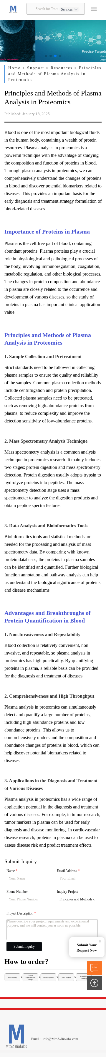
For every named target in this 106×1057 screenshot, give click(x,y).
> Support (34, 68)
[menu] (93, 9)
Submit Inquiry (24, 946)
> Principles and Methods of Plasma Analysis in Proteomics (54, 74)
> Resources (60, 68)
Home (15, 68)
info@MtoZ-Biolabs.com (60, 1039)
